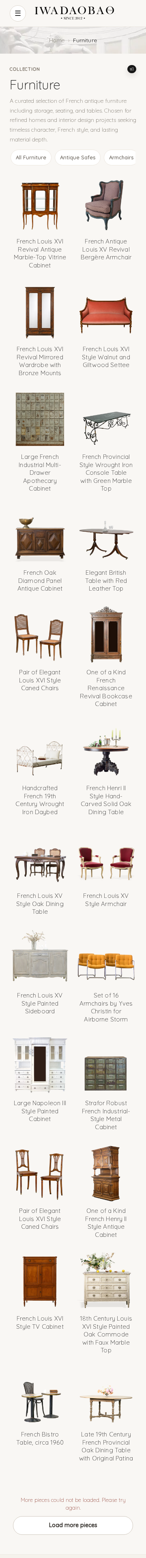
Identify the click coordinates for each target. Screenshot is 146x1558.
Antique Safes (77, 157)
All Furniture (31, 157)
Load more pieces (73, 1525)
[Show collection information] (131, 69)
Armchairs (121, 157)
